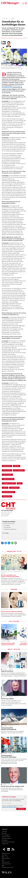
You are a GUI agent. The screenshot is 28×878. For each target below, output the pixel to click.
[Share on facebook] (2, 543)
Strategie (12, 753)
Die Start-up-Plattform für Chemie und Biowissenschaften (10, 575)
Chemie (11, 669)
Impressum (5, 862)
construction (8, 479)
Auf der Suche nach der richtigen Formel (12, 786)
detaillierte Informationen (10, 529)
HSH (19, 483)
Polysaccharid (8, 492)
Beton (17, 466)
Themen (13, 18)
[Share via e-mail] (15, 543)
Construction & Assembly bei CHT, (12, 86)
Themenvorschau (7, 867)
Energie (5, 840)
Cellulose (7, 470)
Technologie (6, 838)
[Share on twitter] (5, 543)
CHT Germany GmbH (7, 510)
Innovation (6, 836)
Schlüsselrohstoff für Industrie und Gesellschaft (8, 728)
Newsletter (6, 853)
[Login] (23, 3)
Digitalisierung (8, 842)
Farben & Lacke (9, 483)
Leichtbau (14, 487)
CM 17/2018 (7, 474)
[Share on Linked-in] (9, 543)
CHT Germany (19, 470)
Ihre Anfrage (6, 533)
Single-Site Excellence (7, 671)
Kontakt (5, 855)
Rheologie (7, 496)
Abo (3, 860)
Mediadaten (6, 858)
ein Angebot (7, 525)
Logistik (5, 843)
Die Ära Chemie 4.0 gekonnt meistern (11, 611)
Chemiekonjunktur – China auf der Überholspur (8, 756)
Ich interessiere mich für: (9, 523)
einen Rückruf (7, 527)
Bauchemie (7, 466)
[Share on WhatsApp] (12, 543)
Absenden (21, 809)
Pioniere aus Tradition (7, 698)
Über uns (5, 857)
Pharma (4, 833)
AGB (3, 865)
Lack (5, 487)
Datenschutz (6, 863)
